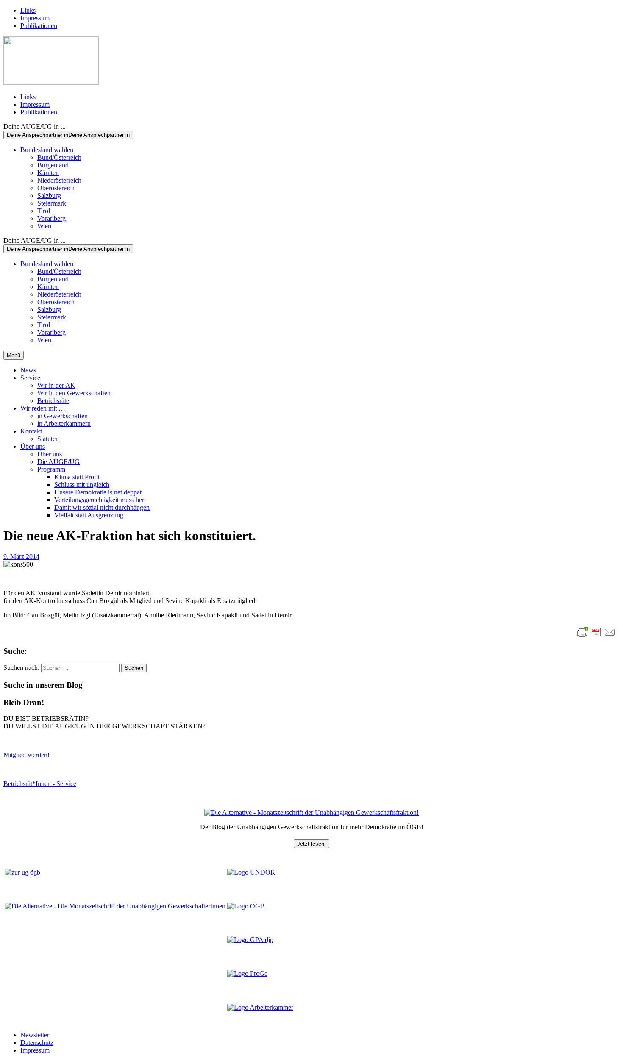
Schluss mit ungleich (81, 484)
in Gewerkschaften (62, 415)
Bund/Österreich (59, 157)
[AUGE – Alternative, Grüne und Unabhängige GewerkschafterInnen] (51, 82)
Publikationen (38, 25)
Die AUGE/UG (58, 461)
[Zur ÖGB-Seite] (246, 906)
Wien (44, 226)
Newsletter (34, 1035)
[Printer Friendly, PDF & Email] (596, 632)
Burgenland (53, 165)
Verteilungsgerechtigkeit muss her (99, 499)
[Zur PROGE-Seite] (247, 973)
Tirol (43, 210)
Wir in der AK (56, 385)
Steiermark (51, 203)
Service (30, 377)
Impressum (35, 18)
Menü (13, 355)
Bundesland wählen (46, 149)
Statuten (48, 438)
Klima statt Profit (77, 477)
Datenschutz (36, 1042)
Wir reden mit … (42, 408)
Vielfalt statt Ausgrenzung (88, 515)
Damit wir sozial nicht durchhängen (102, 507)
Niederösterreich (59, 180)
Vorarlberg (51, 218)
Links (28, 10)
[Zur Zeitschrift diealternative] (115, 906)
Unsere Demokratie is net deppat (98, 492)
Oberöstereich (56, 188)
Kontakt (31, 431)
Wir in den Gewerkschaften (74, 393)
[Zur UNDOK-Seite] (251, 872)
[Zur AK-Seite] (260, 1007)
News (28, 370)
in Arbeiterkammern (64, 423)
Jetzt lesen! (311, 844)
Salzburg (49, 195)
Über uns (32, 446)
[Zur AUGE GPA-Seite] (250, 939)
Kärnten (48, 172)
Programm (51, 469)
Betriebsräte (53, 400)
